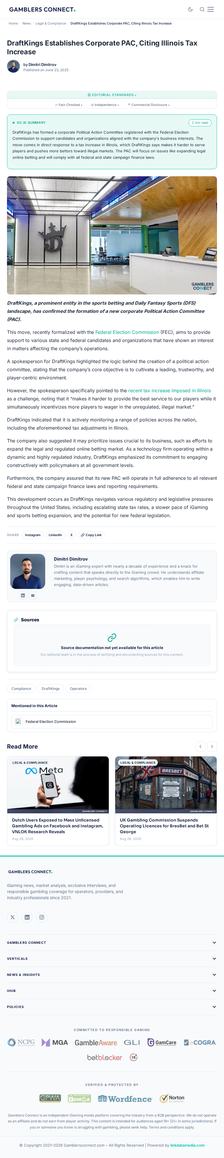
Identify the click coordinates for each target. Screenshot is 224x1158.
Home (13, 23)
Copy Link (94, 535)
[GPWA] (50, 1098)
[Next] (212, 746)
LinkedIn (55, 535)
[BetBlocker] (105, 1057)
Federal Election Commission (127, 332)
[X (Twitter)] (12, 917)
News (26, 23)
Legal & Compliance (51, 23)
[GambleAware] (96, 1042)
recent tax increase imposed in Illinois (169, 390)
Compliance (21, 688)
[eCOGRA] (199, 1042)
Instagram (33, 535)
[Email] (33, 595)
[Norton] (172, 1098)
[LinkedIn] (23, 595)
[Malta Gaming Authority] (55, 1042)
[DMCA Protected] (79, 1098)
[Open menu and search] (207, 9)
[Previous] (200, 746)
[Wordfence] (125, 1098)
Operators (78, 688)
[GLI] (132, 1042)
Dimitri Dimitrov (43, 64)
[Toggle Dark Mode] (190, 9)
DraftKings (51, 688)
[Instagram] (41, 917)
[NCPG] (21, 1042)
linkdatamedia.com (187, 1145)
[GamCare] (162, 1042)
